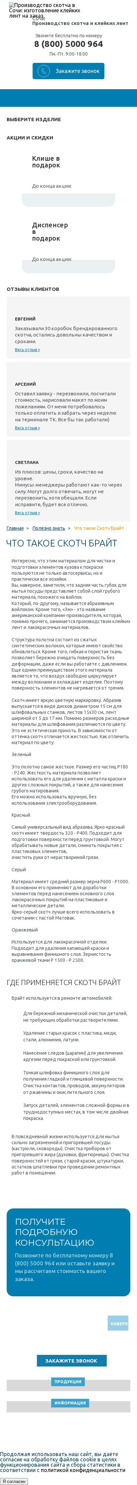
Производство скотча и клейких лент (80, 23)
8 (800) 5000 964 (68, 44)
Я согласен (14, 1481)
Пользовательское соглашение (68, 1433)
